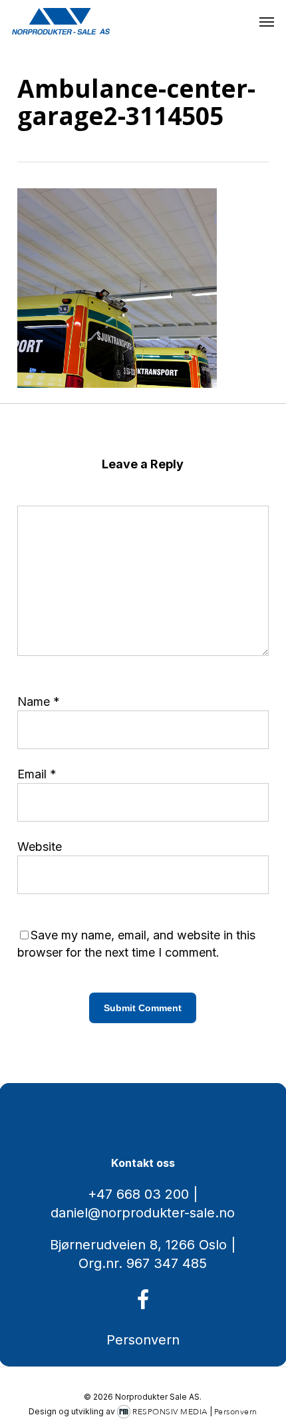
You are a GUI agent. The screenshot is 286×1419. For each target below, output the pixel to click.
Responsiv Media (170, 1411)
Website (39, 847)
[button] (266, 21)
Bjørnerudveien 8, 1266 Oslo (138, 1245)
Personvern (143, 1340)
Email (37, 774)
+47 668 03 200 (138, 1194)
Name (38, 702)
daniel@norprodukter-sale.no (143, 1213)
